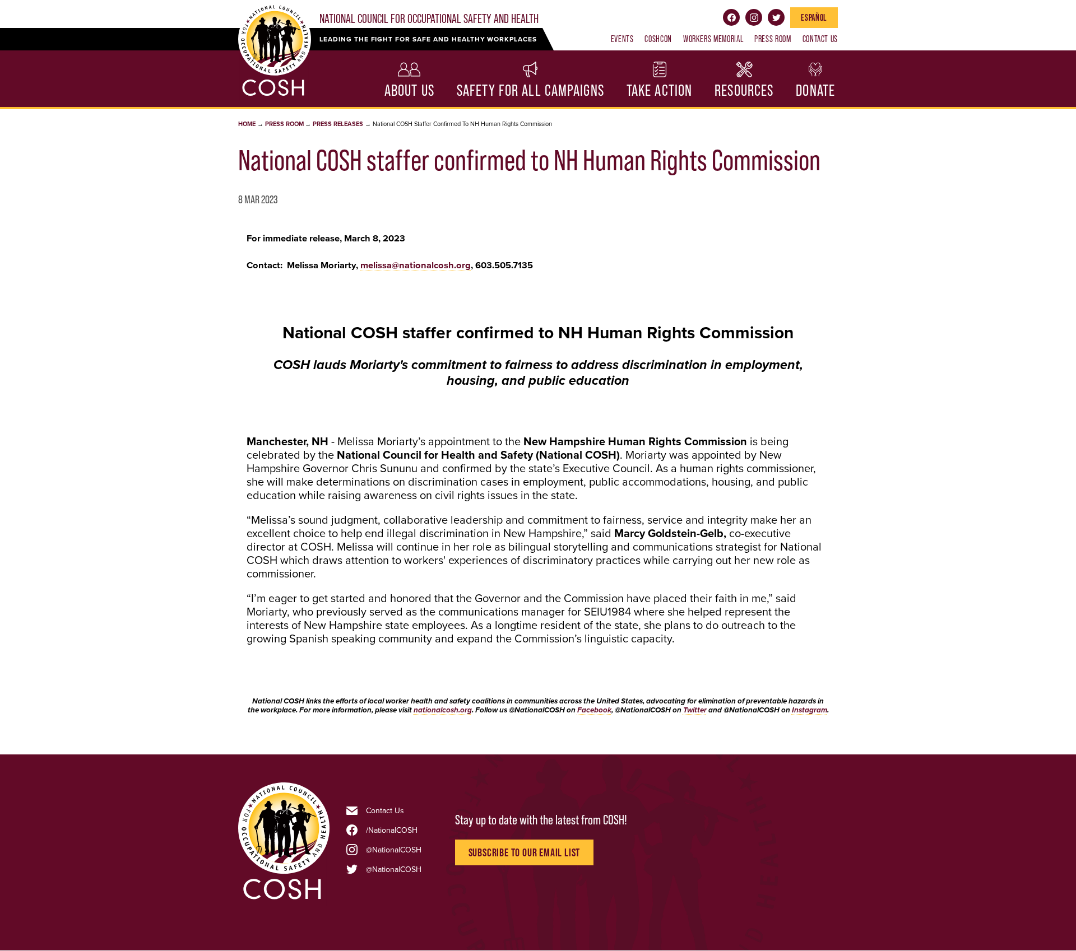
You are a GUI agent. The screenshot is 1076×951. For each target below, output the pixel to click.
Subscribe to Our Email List (525, 852)
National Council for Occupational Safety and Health (429, 19)
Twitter (776, 17)
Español (814, 17)
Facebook (731, 17)
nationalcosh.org (443, 710)
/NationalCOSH (392, 830)
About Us (409, 90)
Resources (744, 90)
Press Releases (338, 124)
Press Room (772, 38)
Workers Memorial (713, 38)
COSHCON (657, 38)
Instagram (753, 17)
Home (247, 124)
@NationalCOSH (393, 849)
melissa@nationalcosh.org (415, 265)
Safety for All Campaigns (530, 90)
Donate (815, 90)
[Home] (284, 899)
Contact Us (820, 38)
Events (622, 38)
